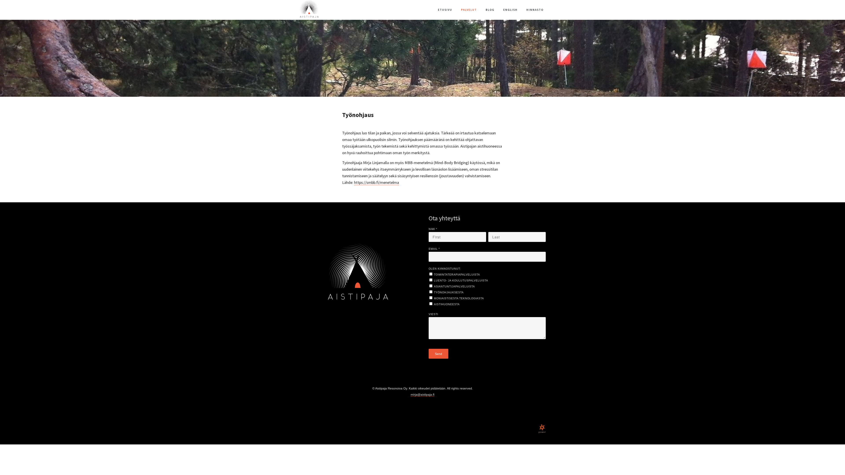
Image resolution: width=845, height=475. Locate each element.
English (510, 10)
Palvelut (469, 10)
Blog (490, 10)
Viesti (433, 314)
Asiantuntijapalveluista (454, 286)
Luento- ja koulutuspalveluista (461, 280)
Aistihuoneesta (447, 304)
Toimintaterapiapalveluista (457, 274)
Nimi (433, 229)
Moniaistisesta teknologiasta (459, 298)
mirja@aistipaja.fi (422, 394)
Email (434, 248)
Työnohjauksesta (449, 292)
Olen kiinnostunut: (445, 268)
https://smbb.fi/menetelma (376, 182)
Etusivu (445, 10)
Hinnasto (535, 10)
